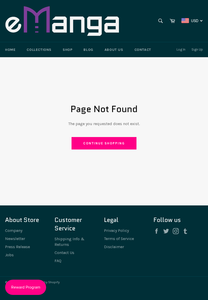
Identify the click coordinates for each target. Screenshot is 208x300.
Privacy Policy (116, 230)
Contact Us (64, 252)
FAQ (58, 260)
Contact (142, 50)
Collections (39, 50)
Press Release (17, 246)
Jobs (9, 254)
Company (13, 230)
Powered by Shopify (45, 282)
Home (10, 50)
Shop (67, 50)
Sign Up (197, 49)
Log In (181, 49)
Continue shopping (104, 143)
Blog (88, 50)
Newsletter (15, 238)
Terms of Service (119, 238)
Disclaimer (114, 246)
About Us (114, 50)
